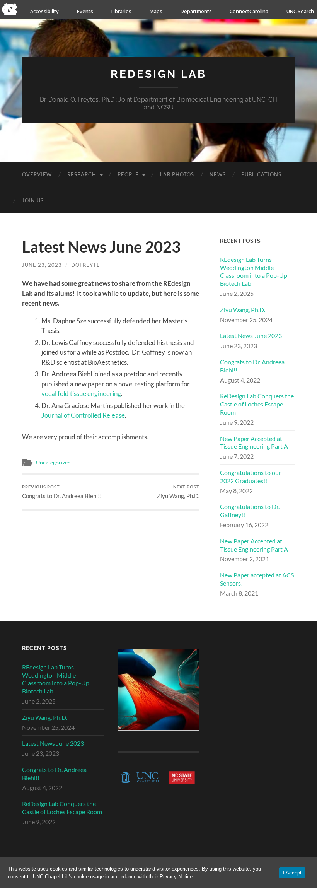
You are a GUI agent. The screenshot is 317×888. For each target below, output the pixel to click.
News (218, 174)
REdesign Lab (158, 74)
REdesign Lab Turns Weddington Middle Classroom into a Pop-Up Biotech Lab (253, 271)
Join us (33, 200)
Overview (37, 174)
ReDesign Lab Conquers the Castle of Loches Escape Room (257, 404)
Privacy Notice (176, 876)
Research (81, 174)
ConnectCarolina (249, 11)
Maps (156, 11)
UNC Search (300, 11)
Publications (261, 174)
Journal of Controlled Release (83, 415)
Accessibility (44, 11)
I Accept (292, 873)
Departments (196, 11)
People (128, 174)
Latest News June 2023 (251, 335)
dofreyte (85, 265)
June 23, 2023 (42, 265)
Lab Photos (177, 174)
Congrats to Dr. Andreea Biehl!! (62, 491)
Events (85, 11)
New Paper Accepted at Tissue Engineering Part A (254, 442)
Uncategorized (53, 462)
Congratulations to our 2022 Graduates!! (250, 476)
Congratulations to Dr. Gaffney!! (250, 510)
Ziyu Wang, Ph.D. (178, 491)
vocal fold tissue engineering (81, 393)
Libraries (121, 11)
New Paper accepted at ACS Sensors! (257, 579)
